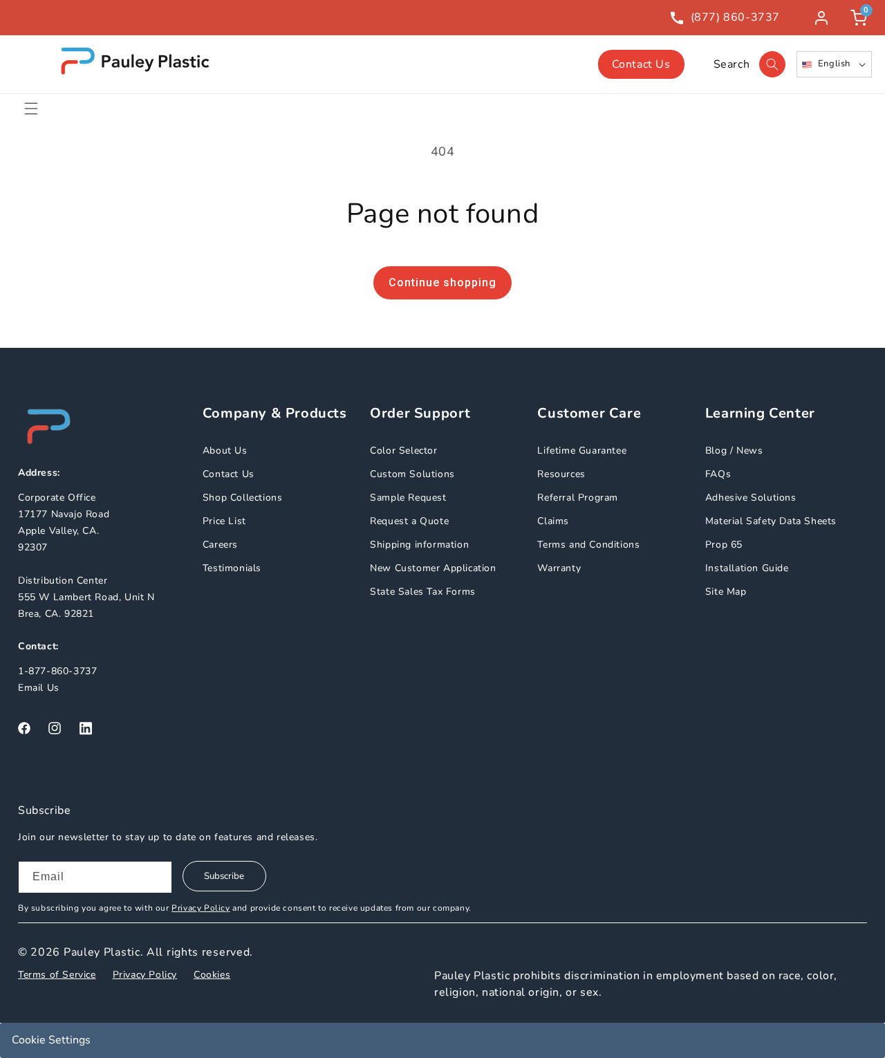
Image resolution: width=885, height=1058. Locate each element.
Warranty (559, 568)
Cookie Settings (51, 1040)
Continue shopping (442, 282)
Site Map (726, 591)
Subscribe (224, 876)
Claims (553, 521)
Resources (561, 474)
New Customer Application (433, 568)
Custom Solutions (412, 474)
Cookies (212, 974)
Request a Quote (409, 521)
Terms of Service (57, 974)
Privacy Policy (200, 907)
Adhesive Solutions (750, 497)
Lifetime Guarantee (581, 450)
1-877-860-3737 (57, 671)
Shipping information (419, 544)
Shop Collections (243, 497)
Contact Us (641, 64)
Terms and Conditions (588, 544)
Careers (220, 544)
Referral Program (577, 497)
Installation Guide (747, 568)
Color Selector (403, 450)
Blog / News (734, 450)
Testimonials (232, 568)
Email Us (38, 687)
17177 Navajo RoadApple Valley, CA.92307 (63, 531)
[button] (31, 108)
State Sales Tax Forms (423, 591)
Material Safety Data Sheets (771, 521)
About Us (225, 450)
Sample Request (408, 497)
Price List (224, 521)
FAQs (718, 474)
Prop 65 (724, 544)
